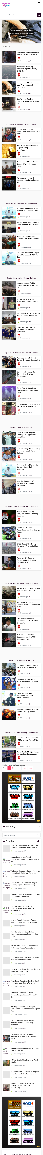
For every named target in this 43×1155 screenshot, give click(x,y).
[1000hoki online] (14, 788)
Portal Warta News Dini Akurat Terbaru (21, 124)
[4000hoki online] (14, 815)
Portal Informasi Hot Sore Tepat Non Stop (21, 506)
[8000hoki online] (14, 779)
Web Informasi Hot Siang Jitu (21, 427)
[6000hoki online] (28, 815)
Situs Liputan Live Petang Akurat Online (21, 203)
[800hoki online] (14, 806)
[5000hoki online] (28, 788)
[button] (5, 31)
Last (30, 768)
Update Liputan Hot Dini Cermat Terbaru (21, 353)
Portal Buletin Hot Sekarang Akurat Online (21, 733)
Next (24, 768)
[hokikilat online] (28, 779)
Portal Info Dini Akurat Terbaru (21, 660)
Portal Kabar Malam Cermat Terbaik (21, 278)
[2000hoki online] (28, 806)
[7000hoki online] (14, 797)
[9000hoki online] (28, 797)
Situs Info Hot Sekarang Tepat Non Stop (22, 583)
